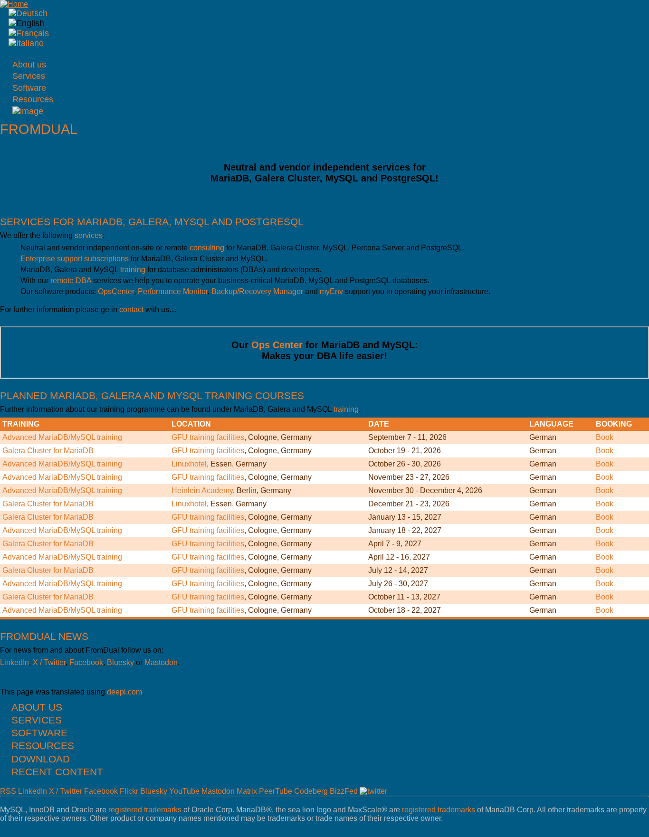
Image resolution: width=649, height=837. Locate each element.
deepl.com (124, 692)
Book (604, 437)
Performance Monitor (173, 291)
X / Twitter (49, 662)
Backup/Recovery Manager (257, 291)
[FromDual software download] (27, 111)
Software (29, 88)
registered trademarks (144, 810)
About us (29, 64)
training (132, 270)
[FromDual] (28, 13)
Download (40, 758)
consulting (207, 248)
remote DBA (70, 280)
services (89, 235)
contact (131, 309)
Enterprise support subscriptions (74, 259)
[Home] (14, 4)
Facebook (86, 662)
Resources (32, 99)
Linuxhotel (189, 464)
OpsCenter (116, 291)
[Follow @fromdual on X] (373, 791)
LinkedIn (14, 662)
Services (28, 76)
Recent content (57, 771)
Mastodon (161, 662)
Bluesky (120, 662)
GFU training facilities (208, 437)
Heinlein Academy (202, 490)
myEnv (331, 291)
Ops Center (277, 345)
